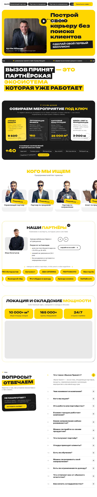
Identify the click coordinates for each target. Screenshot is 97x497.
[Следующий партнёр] (66, 239)
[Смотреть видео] (44, 21)
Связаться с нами (82, 4)
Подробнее (19, 201)
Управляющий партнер (18, 4)
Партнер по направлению (59, 4)
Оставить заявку (15, 406)
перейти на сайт (67, 247)
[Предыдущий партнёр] (60, 239)
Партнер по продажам (38, 4)
